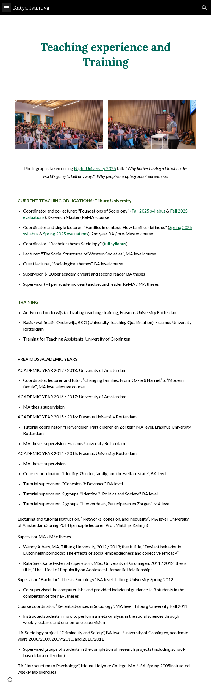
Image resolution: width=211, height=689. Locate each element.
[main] (105, 54)
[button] (6, 7)
